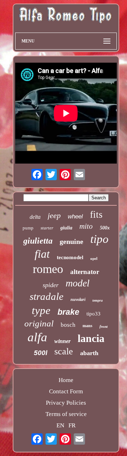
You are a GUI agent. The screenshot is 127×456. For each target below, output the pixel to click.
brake (68, 312)
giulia (66, 227)
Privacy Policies (66, 402)
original (39, 323)
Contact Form (66, 391)
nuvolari (78, 299)
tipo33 (93, 314)
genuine (71, 241)
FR (71, 425)
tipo (99, 239)
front (103, 326)
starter (47, 227)
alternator (84, 271)
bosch (68, 324)
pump (28, 227)
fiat (42, 253)
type (41, 310)
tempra (97, 300)
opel (93, 258)
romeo (48, 268)
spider (51, 285)
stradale (47, 296)
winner (62, 341)
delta (35, 217)
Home (66, 380)
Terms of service (66, 414)
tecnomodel (70, 257)
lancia (91, 338)
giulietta (38, 240)
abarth (89, 353)
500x (105, 227)
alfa (37, 337)
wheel (75, 216)
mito (86, 226)
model (78, 283)
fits (96, 214)
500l (40, 353)
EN (60, 425)
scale (63, 351)
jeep (54, 215)
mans (87, 325)
